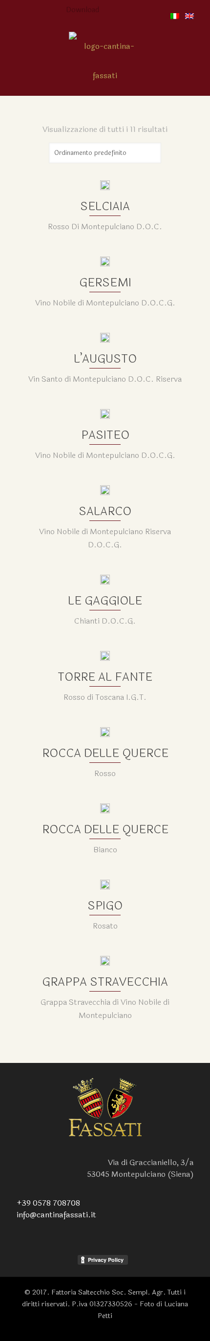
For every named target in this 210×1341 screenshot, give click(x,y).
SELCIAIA (105, 206)
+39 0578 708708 (48, 1203)
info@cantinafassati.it (56, 1215)
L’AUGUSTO (105, 359)
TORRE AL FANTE (105, 677)
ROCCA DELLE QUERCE (105, 753)
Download (82, 10)
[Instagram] (119, 10)
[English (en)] (189, 17)
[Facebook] (107, 10)
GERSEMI (105, 283)
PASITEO (105, 435)
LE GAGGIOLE (105, 601)
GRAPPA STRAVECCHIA (105, 982)
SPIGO (105, 906)
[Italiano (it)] (174, 17)
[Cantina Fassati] (105, 61)
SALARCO (105, 511)
